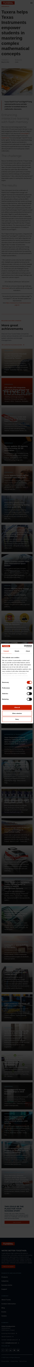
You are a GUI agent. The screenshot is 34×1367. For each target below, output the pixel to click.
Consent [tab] (6, 651)
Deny (17, 719)
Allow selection (17, 713)
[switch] (29, 688)
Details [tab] (17, 651)
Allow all (17, 707)
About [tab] (28, 651)
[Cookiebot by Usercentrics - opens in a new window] (24, 646)
